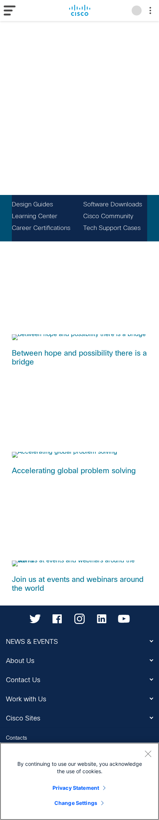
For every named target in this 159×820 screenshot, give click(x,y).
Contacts (16, 738)
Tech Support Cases (112, 227)
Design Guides (32, 204)
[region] (79, 781)
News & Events (32, 641)
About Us (20, 660)
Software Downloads (112, 204)
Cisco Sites (23, 718)
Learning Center (34, 216)
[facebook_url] (57, 619)
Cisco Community (108, 216)
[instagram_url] (79, 619)
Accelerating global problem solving (74, 471)
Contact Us (23, 680)
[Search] (137, 10)
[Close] (148, 753)
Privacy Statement (76, 788)
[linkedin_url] (102, 619)
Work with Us (26, 699)
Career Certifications (41, 227)
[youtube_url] (124, 619)
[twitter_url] (35, 619)
